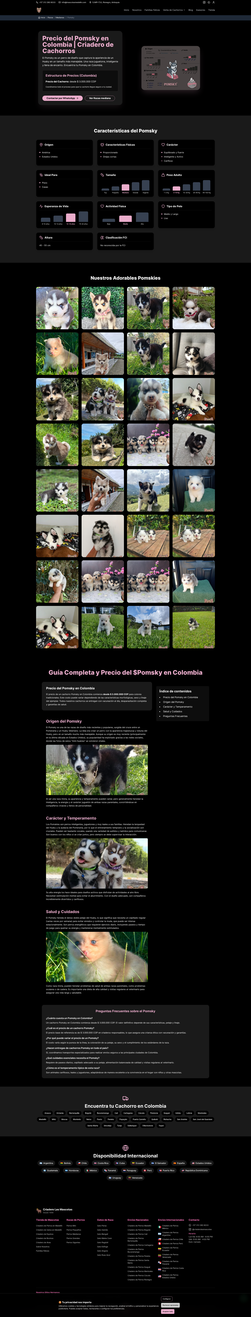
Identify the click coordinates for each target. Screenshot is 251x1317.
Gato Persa (102, 1226)
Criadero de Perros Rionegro (140, 1279)
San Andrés (182, 1119)
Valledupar (132, 1125)
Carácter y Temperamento (177, 706)
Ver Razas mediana (100, 98)
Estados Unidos (202, 1163)
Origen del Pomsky (173, 702)
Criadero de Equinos (44, 1234)
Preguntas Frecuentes (175, 716)
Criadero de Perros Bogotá (139, 1230)
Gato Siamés (102, 1230)
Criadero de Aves (43, 1242)
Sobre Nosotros (42, 1246)
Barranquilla (74, 1113)
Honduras (72, 1170)
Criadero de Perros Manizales (140, 1271)
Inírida (178, 1113)
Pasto (99, 1119)
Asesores (200, 10)
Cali (116, 1113)
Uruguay (115, 1177)
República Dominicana (195, 1170)
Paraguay (129, 1170)
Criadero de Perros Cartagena (140, 1245)
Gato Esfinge (102, 1246)
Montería (77, 1119)
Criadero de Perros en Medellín (49, 1226)
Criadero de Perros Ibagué (139, 1267)
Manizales (202, 1113)
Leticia (189, 1113)
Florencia (154, 1113)
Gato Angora (102, 1251)
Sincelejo (107, 1125)
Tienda (211, 10)
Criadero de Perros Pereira (139, 1256)
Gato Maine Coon (104, 1238)
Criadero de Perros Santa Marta (138, 1261)
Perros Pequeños (74, 1230)
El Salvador (158, 1163)
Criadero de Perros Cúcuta (139, 1275)
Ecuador (138, 1163)
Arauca (48, 1113)
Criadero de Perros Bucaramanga (136, 1250)
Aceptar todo (168, 1311)
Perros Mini (71, 1226)
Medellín (42, 1119)
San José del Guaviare (202, 1119)
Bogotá (88, 1113)
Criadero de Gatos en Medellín (49, 1230)
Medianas (59, 17)
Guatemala (50, 1170)
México (91, 1170)
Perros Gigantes (73, 1242)
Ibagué (167, 1113)
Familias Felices (152, 10)
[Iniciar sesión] (213, 2)
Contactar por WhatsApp (61, 98)
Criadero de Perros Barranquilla (136, 1239)
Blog (191, 10)
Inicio (126, 10)
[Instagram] (204, 2)
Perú (148, 1170)
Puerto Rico (166, 1170)
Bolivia (65, 1163)
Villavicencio (147, 1125)
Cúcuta (141, 1113)
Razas (50, 17)
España (179, 1163)
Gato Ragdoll (102, 1242)
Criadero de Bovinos (44, 1238)
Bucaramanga (103, 1113)
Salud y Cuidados (172, 711)
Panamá (110, 1170)
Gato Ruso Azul (103, 1255)
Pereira (111, 1119)
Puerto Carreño (139, 1119)
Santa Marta (92, 1125)
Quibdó (155, 1119)
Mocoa (64, 1119)
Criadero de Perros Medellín (139, 1226)
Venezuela (135, 1177)
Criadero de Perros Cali (137, 1234)
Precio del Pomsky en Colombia (180, 697)
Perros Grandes (73, 1238)
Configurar (167, 1299)
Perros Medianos (74, 1234)
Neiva (88, 1119)
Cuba (120, 1163)
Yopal (161, 1125)
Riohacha (167, 1119)
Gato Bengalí (102, 1234)
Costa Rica (101, 1163)
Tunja (119, 1125)
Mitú (54, 1119)
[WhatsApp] (209, 2)
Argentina (46, 1163)
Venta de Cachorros (173, 10)
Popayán (123, 1119)
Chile (82, 1163)
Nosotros (136, 10)
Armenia (60, 1113)
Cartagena (128, 1113)
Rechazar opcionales (170, 1305)
